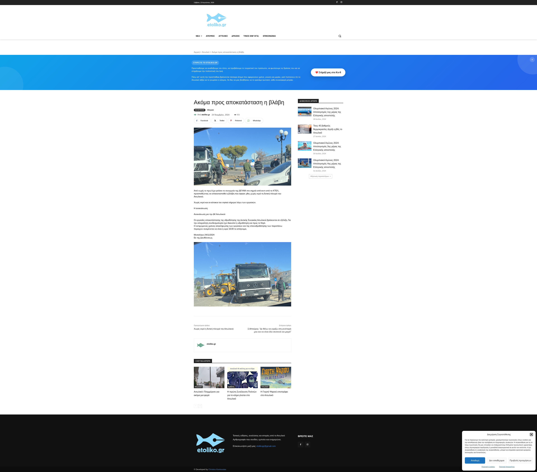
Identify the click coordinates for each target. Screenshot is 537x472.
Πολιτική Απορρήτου (507, 467)
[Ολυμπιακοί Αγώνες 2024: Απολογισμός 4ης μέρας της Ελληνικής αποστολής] (304, 163)
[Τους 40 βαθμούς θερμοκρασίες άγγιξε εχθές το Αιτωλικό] (304, 128)
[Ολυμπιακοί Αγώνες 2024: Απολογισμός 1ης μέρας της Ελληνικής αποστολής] (304, 111)
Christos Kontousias (217, 469)
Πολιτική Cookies (488, 467)
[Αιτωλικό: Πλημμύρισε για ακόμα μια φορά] (209, 377)
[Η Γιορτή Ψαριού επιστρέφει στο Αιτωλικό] (276, 377)
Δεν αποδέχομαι (496, 460)
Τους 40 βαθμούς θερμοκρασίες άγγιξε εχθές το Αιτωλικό (327, 129)
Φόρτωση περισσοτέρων (319, 176)
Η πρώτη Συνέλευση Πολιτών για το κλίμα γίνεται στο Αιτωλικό (241, 395)
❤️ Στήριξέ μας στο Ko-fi (328, 72)
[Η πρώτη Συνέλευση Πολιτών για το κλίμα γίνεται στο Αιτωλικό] (242, 377)
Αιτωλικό (205, 52)
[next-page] (200, 406)
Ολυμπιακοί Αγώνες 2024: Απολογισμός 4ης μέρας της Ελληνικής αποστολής (327, 163)
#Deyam (210, 110)
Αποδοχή (475, 460)
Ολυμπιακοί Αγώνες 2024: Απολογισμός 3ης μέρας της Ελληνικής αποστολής (327, 146)
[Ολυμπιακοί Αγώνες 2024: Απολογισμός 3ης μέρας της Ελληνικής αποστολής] (304, 146)
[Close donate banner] (532, 59)
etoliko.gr (206, 115)
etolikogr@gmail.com (266, 446)
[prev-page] (195, 406)
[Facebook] (337, 2)
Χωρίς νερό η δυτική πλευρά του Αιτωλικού (214, 329)
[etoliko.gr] (195, 114)
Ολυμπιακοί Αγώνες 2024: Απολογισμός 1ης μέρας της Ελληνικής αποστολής (327, 112)
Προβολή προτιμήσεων (520, 460)
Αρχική (197, 52)
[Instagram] (341, 2)
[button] (531, 434)
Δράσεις (231, 387)
